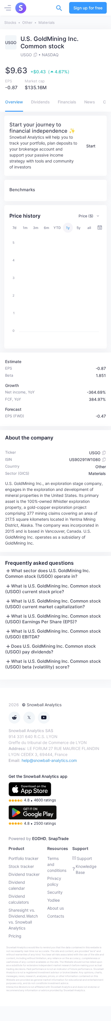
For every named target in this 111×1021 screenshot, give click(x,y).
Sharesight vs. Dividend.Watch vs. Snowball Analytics (23, 919)
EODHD (39, 838)
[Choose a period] (100, 228)
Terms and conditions (56, 864)
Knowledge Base (86, 869)
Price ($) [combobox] (86, 216)
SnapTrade (58, 838)
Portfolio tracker (23, 858)
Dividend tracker (24, 874)
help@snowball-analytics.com (49, 760)
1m (25, 228)
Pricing (15, 936)
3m (35, 228)
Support (84, 858)
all (89, 228)
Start (90, 145)
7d (15, 228)
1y (68, 228)
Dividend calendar (17, 885)
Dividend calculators (19, 899)
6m (46, 228)
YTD (57, 228)
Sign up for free (87, 7)
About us (55, 908)
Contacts (55, 916)
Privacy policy (54, 881)
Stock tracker (21, 866)
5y (79, 228)
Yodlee (53, 900)
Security (55, 892)
